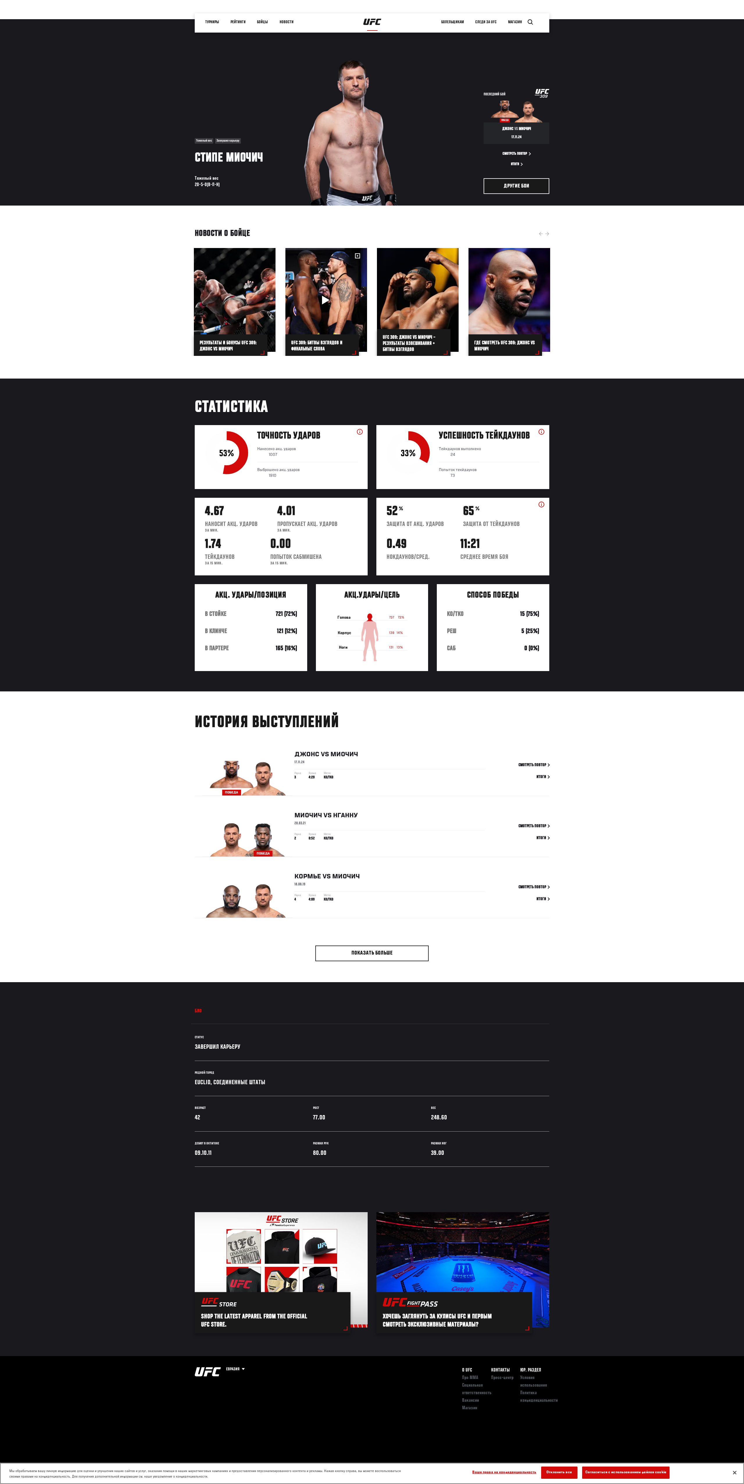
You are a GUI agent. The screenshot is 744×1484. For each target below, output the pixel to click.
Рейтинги (238, 22)
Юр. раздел (530, 1370)
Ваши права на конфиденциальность (504, 1472)
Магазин (515, 22)
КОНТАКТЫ (500, 1370)
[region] (372, 1473)
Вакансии (470, 1400)
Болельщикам (452, 22)
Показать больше (372, 953)
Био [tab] (198, 1011)
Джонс (306, 754)
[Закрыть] (734, 1472)
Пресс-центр (502, 1377)
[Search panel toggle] (530, 22)
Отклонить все (559, 1472)
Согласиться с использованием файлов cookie (625, 1472)
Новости (287, 22)
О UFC (467, 1370)
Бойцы (262, 22)
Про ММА (470, 1377)
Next (547, 234)
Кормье (307, 876)
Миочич (344, 754)
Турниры (212, 22)
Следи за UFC (486, 22)
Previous (541, 234)
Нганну (345, 815)
